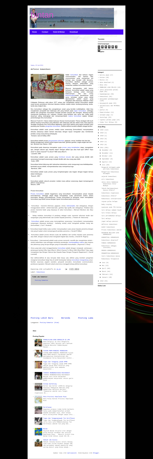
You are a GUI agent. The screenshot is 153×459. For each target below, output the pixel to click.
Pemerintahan (105, 112)
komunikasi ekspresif (109, 240)
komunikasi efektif (108, 196)
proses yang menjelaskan (71, 147)
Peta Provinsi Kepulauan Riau (55, 396)
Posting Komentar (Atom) (49, 322)
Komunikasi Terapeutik (110, 259)
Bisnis (102, 80)
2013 (102, 141)
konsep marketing (50, 384)
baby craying (106, 204)
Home (34, 32)
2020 (102, 130)
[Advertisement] (46, 51)
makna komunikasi (74, 116)
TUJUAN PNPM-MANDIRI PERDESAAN (55, 351)
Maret (104, 271)
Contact (45, 32)
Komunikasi (35, 221)
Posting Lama (85, 318)
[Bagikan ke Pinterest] (78, 269)
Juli (104, 165)
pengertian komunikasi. (53, 126)
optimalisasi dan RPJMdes (110, 106)
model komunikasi (108, 227)
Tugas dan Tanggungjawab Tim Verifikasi (59, 418)
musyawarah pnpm (106, 103)
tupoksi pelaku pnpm (108, 120)
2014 (102, 139)
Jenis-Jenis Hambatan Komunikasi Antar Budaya (109, 183)
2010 (102, 281)
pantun (102, 110)
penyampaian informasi (56, 140)
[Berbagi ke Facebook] (76, 269)
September (106, 159)
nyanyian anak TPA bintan (111, 207)
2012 (102, 144)
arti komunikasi (107, 179)
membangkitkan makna (76, 242)
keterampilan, (71, 206)
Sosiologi (103, 117)
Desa (101, 85)
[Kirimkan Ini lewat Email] (70, 269)
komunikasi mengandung (80, 260)
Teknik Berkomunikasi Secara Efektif (109, 189)
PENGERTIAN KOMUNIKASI (110, 253)
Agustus (105, 162)
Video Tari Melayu (107, 122)
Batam (45, 429)
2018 (102, 136)
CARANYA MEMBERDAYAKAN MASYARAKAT (56, 373)
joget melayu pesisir (109, 221)
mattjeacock (71, 453)
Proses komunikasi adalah (111, 230)
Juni (104, 262)
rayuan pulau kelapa (109, 201)
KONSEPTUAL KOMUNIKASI (110, 237)
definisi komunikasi (109, 224)
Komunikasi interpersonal (111, 199)
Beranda (65, 318)
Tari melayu (106, 218)
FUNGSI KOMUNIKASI (108, 243)
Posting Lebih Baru (42, 318)
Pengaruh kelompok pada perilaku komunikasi (110, 168)
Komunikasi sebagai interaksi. (108, 246)
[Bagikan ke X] (74, 269)
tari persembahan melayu (111, 216)
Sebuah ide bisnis (50, 440)
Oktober (105, 156)
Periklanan (47, 407)
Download (74, 32)
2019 (102, 133)
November (105, 153)
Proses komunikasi (38, 194)
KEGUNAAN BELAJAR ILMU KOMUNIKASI (110, 233)
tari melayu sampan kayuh (111, 210)
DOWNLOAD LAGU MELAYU (108, 87)
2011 (102, 147)
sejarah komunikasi (108, 176)
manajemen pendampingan (109, 99)
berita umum (104, 75)
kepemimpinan (105, 94)
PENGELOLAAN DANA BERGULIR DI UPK (56, 340)
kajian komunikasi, (80, 111)
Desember (105, 150)
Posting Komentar (41, 280)
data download (105, 82)
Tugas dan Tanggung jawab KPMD (55, 362)
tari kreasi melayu (108, 213)
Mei (103, 265)
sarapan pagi (105, 115)
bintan (42, 14)
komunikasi (74, 75)
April (104, 268)
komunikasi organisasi (110, 193)
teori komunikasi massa (110, 256)
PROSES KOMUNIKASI (108, 250)
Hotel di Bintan (59, 32)
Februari (105, 274)
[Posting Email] (66, 269)
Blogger (96, 453)
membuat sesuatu (65, 157)
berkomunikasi (70, 95)
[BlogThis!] (72, 269)
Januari (105, 277)
